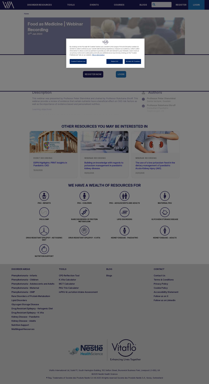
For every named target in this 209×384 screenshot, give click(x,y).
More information (98, 55)
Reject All (114, 61)
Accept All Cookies (133, 61)
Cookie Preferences (78, 61)
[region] (105, 53)
